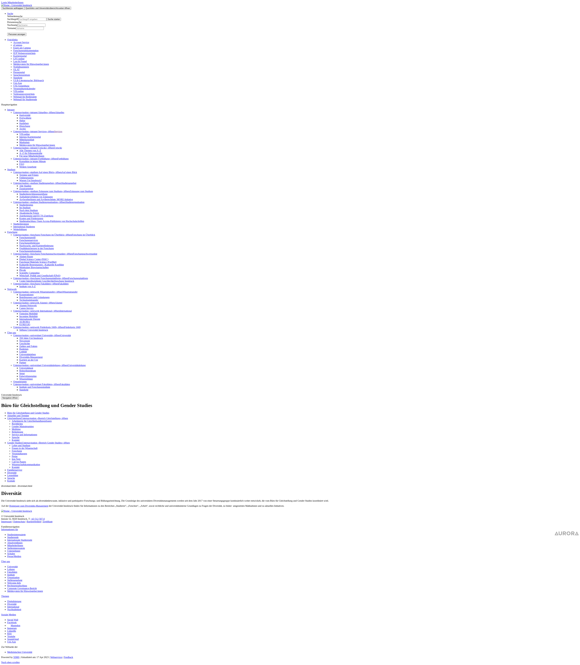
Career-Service (26, 308)
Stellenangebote (14, 580)
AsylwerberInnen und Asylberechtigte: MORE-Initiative (46, 199)
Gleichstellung (14, 418)
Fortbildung (63, 158)
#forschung (24, 126)
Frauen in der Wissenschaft (24, 448)
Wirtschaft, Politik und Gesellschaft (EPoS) (39, 275)
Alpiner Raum (26, 256)
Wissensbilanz (26, 379)
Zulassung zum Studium (81, 191)
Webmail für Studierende (25, 99)
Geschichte (24, 343)
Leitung (11, 569)
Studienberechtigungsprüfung (33, 194)
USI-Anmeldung (21, 86)
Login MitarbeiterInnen (12, 2)
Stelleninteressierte (16, 548)
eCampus (17, 45)
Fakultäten (64, 283)
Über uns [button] (11, 332)
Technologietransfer (28, 300)
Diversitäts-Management (31, 357)
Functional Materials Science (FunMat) (37, 262)
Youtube (11, 636)
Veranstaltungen (19, 453)
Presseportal (19, 72)
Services (58, 131)
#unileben (24, 123)
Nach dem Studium (28, 210)
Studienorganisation (75, 202)
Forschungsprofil (27, 237)
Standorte (17, 77)
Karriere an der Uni (28, 360)
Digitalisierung (14, 601)
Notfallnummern (21, 67)
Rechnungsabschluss (17, 585)
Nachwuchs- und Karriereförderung (36, 245)
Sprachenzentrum (21, 75)
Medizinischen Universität (19, 652)
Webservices (56, 657)
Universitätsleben (27, 354)
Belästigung (17, 432)
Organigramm (20, 381)
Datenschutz (19, 521)
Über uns (5, 561)
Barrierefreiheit (34, 521)
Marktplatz (24, 142)
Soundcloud (13, 639)
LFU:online (18, 58)
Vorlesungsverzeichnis (24, 94)
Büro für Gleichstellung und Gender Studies (28, 413)
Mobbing (16, 429)
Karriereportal (20, 56)
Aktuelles (59, 112)
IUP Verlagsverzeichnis (24, 53)
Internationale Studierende (19, 540)
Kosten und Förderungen (31, 218)
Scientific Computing (29, 273)
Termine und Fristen (29, 175)
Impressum (6, 521)
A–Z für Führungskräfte (30, 153)
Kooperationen (26, 294)
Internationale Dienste (29, 319)
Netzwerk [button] (12, 289)
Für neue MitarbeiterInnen (31, 156)
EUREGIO (24, 324)
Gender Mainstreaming (23, 426)
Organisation (13, 577)
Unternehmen (13, 551)
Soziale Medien (8, 614)
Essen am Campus (22, 48)
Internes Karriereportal (30, 137)
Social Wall (12, 619)
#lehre (22, 120)
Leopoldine (12, 475)
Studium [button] (11, 169)
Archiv (22, 128)
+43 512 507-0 (38, 519)
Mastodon (15, 625)
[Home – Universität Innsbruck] (16, 5)
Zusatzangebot (26, 188)
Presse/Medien (14, 556)
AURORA (24, 321)
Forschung (17, 451)
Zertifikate (48, 521)
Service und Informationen (24, 434)
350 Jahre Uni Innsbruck (31, 338)
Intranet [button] (10, 109)
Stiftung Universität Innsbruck (33, 330)
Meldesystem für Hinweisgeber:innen (31, 64)
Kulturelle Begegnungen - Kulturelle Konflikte (41, 264)
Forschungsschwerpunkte (85, 254)
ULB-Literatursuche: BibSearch (28, 80)
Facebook (12, 622)
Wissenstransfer (70, 292)
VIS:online (18, 91)
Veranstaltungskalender (24, 88)
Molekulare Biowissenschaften (34, 267)
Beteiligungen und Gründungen (34, 297)
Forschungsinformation (30, 251)
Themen (5, 596)
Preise (15, 456)
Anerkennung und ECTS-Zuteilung (36, 215)
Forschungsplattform (78, 278)
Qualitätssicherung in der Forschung (36, 248)
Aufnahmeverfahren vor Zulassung (36, 196)
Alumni (58, 302)
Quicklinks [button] (12, 39)
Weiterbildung (20, 229)
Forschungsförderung (29, 243)
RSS (9, 633)
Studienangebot (68, 183)
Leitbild (23, 351)
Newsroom (24, 341)
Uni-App (17, 83)
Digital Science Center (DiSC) (33, 259)
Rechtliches (17, 423)
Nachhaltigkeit (14, 609)
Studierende (13, 537)
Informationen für (9, 529)
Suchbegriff (12, 19)
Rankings (23, 349)
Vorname (11, 28)
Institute (11, 574)
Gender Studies (14, 442)
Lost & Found (20, 61)
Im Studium (25, 207)
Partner (22, 362)
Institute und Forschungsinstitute (34, 387)
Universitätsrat (26, 368)
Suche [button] (10, 13)
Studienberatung (21, 224)
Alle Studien (25, 186)
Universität (65, 335)
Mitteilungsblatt (26, 139)
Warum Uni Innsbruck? (30, 180)
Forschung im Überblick (83, 234)
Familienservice (14, 470)
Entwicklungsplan (28, 376)
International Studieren (24, 226)
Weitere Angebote (27, 167)
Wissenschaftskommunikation (26, 464)
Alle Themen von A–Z (30, 150)
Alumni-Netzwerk (28, 305)
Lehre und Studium (21, 445)
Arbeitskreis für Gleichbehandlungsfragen (32, 421)
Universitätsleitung (77, 365)
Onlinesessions (26, 177)
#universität (24, 115)
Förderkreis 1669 (72, 327)
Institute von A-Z (27, 286)
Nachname (12, 25)
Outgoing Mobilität (28, 313)
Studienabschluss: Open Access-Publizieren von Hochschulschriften (51, 221)
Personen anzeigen (16, 34)
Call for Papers (19, 462)
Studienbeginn (26, 205)
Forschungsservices (28, 240)
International (66, 311)
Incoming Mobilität (28, 316)
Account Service (21, 42)
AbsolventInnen (15, 542)
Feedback (68, 657)
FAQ (21, 164)
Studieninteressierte (16, 534)
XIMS (16, 657)
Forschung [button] (12, 232)
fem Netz (16, 459)
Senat (22, 373)
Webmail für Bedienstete (25, 96)
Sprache (15, 437)
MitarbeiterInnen (15, 545)
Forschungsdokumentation (26, 50)
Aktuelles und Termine (18, 415)
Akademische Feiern (29, 213)
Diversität (11, 472)
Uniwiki (58, 148)
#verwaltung (25, 118)
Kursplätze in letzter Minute (32, 161)
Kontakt (15, 440)
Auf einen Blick (69, 172)
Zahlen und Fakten (28, 346)
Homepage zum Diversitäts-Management (28, 506)
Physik (22, 270)
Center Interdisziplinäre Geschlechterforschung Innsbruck (46, 281)
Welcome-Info (14, 583)
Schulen (11, 553)
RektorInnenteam (27, 370)
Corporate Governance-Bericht (22, 588)
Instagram (12, 628)
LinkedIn (11, 631)
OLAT (16, 69)
